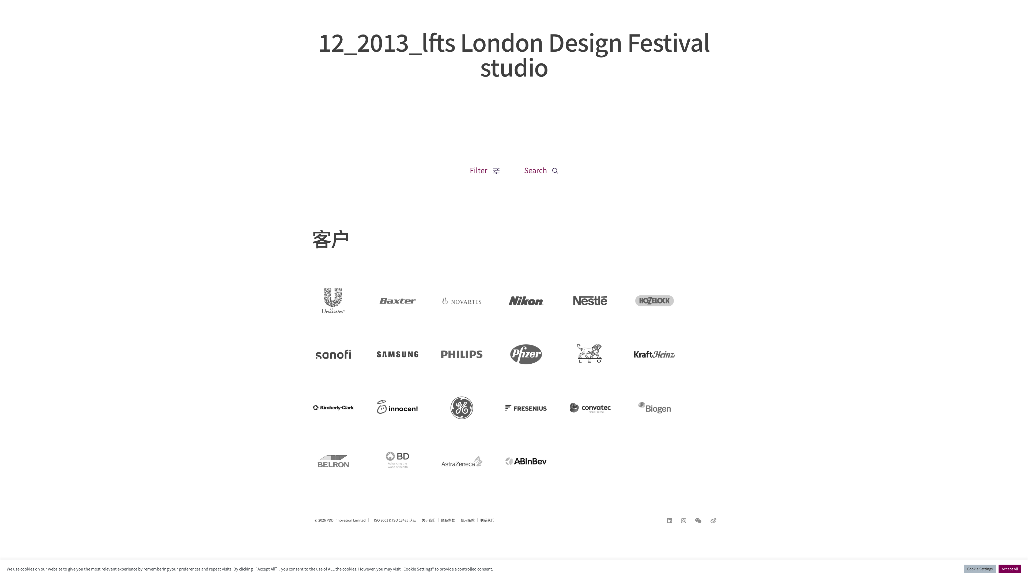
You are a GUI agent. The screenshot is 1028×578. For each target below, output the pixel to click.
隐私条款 (448, 520)
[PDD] (34, 33)
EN (1012, 24)
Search (536, 170)
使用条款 (468, 520)
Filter (479, 170)
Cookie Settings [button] (980, 568)
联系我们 (487, 520)
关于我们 (429, 520)
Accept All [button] (1010, 568)
